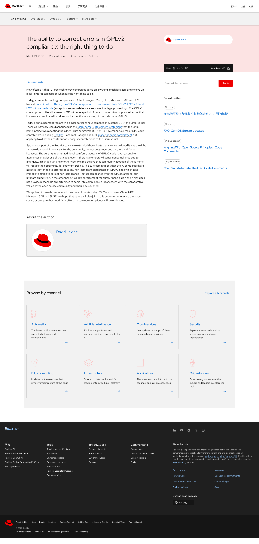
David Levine (179, 39)
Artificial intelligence (97, 324)
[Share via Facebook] (174, 68)
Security (195, 324)
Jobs (216, 487)
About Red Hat (22, 522)
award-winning (179, 462)
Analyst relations (180, 487)
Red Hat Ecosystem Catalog (60, 470)
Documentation (54, 475)
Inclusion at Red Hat (100, 522)
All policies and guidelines (58, 532)
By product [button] (37, 18)
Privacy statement (23, 532)
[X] (196, 431)
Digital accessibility (80, 532)
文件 (243, 6)
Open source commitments (227, 475)
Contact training (138, 457)
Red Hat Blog (18, 19)
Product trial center (98, 449)
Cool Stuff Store (118, 522)
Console (92, 462)
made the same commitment (115, 135)
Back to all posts (35, 82)
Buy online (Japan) (97, 457)
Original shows (199, 373)
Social (133, 462)
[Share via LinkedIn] (178, 68)
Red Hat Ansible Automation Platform (22, 462)
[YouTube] (181, 431)
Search (226, 83)
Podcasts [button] (70, 18)
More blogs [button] (88, 18)
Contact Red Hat (67, 522)
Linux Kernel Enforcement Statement (99, 127)
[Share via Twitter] (182, 68)
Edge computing (42, 373)
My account (52, 453)
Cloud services (146, 324)
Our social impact (222, 481)
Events (42, 522)
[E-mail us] (186, 68)
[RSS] (228, 68)
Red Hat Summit (136, 522)
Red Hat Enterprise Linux (16, 453)
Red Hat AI (10, 449)
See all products (12, 466)
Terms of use (39, 532)
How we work (179, 475)
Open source (78, 56)
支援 (251, 6)
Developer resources (56, 462)
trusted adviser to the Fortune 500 (221, 456)
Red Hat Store (95, 453)
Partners (93, 56)
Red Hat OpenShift (13, 457)
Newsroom (219, 470)
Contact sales (137, 449)
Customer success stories (184, 481)
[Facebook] (189, 431)
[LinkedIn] (174, 431)
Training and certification (58, 449)
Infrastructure (93, 373)
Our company (179, 470)
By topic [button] (54, 18)
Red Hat (58, 135)
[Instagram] (203, 431)
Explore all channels (217, 293)
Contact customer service (143, 453)
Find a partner (53, 466)
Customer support (55, 457)
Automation (39, 324)
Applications (145, 373)
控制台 (234, 6)
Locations (52, 522)
